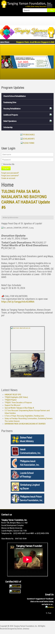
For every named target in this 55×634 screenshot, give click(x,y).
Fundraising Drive (9, 102)
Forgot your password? (10, 173)
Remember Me (8, 164)
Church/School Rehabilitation (14, 96)
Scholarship (8, 127)
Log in (6, 168)
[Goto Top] (16, 615)
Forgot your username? (10, 176)
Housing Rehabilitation (12, 109)
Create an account (8, 178)
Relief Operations (10, 121)
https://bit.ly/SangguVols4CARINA (17, 301)
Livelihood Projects (10, 115)
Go (51, 10)
